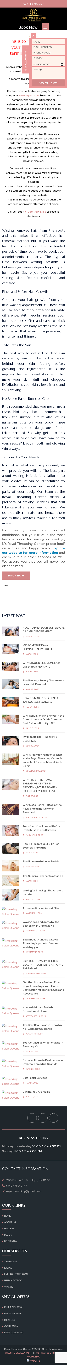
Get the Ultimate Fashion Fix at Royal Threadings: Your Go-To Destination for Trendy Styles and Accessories (43, 987)
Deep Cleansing (14, 1332)
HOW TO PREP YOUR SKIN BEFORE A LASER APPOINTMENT (44, 629)
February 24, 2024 (35, 930)
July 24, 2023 (32, 1051)
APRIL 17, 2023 (33, 1096)
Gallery (9, 1228)
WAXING (9, 1287)
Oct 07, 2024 (33, 796)
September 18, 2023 (36, 1016)
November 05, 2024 (36, 771)
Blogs (8, 1235)
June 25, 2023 (33, 1069)
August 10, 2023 (34, 1033)
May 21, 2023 (32, 1082)
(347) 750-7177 (35, 3)
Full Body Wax (13, 1307)
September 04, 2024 (36, 817)
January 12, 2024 (34, 952)
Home (7, 1216)
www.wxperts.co (29, 95)
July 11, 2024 (32, 852)
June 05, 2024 (33, 866)
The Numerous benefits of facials (43, 876)
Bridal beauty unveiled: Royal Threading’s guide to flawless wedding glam (40, 943)
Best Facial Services (35, 1078)
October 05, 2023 (35, 998)
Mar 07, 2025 (32, 689)
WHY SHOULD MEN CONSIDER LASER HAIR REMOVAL (41, 664)
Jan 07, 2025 (32, 728)
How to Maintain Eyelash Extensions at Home (38, 1009)
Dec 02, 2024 (33, 745)
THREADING (10, 1261)
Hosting (40, 1352)
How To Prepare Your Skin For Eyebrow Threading (41, 845)
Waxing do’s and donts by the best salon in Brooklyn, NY (41, 923)
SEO (49, 1352)
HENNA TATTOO (13, 1280)
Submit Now (48, 82)
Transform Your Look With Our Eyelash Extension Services (41, 828)
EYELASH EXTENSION (16, 1274)
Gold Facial (11, 1326)
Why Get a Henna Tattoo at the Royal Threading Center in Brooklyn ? (42, 808)
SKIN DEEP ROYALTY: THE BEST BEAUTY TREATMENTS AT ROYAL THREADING (43, 964)
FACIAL (8, 1268)
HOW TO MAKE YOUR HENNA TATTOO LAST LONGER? (40, 700)
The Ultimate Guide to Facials (41, 861)
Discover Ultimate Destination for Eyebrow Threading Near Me (43, 1062)
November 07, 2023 (36, 973)
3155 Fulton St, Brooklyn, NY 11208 (27, 1180)
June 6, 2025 (32, 636)
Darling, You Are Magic (36, 1091)
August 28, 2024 (34, 835)
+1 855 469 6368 (35, 211)
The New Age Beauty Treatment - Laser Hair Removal (43, 682)
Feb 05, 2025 (32, 706)
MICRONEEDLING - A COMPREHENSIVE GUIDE (38, 647)
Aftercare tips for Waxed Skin (41, 908)
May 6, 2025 (32, 654)
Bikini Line (9, 1320)
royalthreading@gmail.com (23, 1191)
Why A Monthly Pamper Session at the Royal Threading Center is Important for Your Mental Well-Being (42, 760)
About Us (10, 1222)
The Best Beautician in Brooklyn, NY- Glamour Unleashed (42, 1027)
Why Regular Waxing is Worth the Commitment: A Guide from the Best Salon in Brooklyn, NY (43, 719)
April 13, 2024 (33, 899)
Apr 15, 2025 (32, 671)
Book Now (27, 27)
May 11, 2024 (32, 881)
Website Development (19, 1352)
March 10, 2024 (34, 913)
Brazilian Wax (12, 1313)
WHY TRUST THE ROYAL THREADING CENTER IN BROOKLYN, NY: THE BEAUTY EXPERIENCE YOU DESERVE (40, 785)
